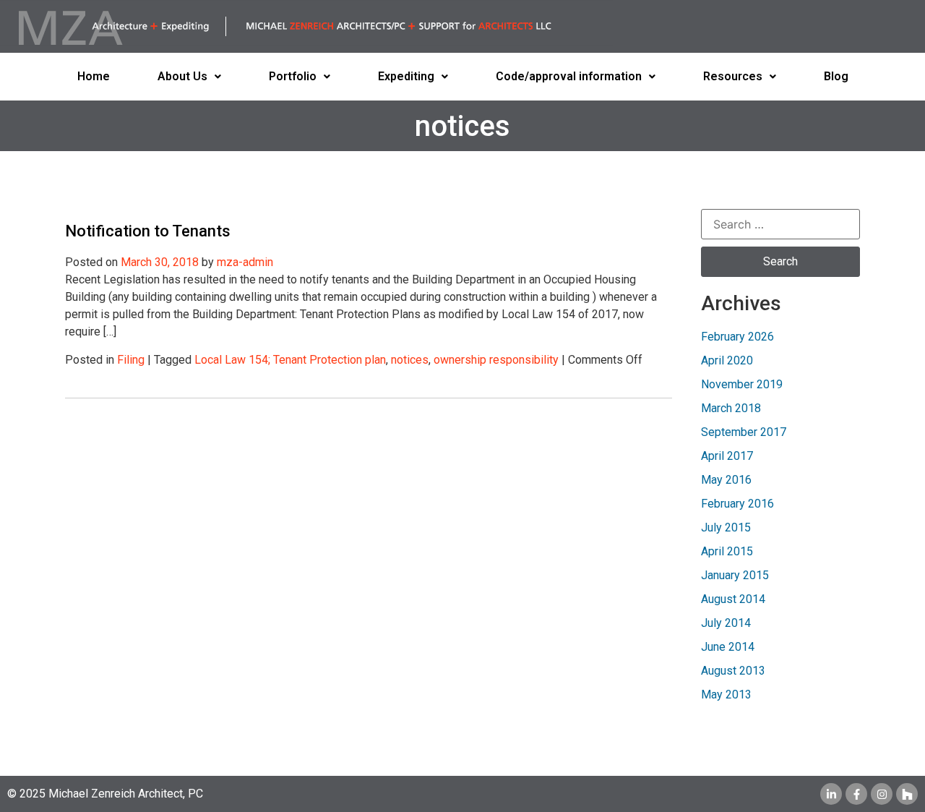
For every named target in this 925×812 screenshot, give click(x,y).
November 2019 (742, 384)
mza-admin (245, 262)
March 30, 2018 (160, 262)
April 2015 (727, 551)
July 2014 (726, 623)
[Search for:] (780, 224)
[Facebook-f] (856, 794)
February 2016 (737, 503)
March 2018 (731, 408)
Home (93, 76)
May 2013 (726, 694)
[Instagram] (881, 794)
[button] (189, 76)
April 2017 (727, 456)
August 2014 (733, 599)
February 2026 (737, 336)
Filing (131, 360)
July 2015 (726, 527)
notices (410, 360)
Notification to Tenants (148, 231)
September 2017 (743, 432)
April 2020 (727, 360)
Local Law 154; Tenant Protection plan (290, 360)
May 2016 (726, 480)
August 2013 (733, 671)
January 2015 (735, 575)
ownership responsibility (496, 360)
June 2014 (727, 647)
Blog (836, 76)
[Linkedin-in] (831, 794)
